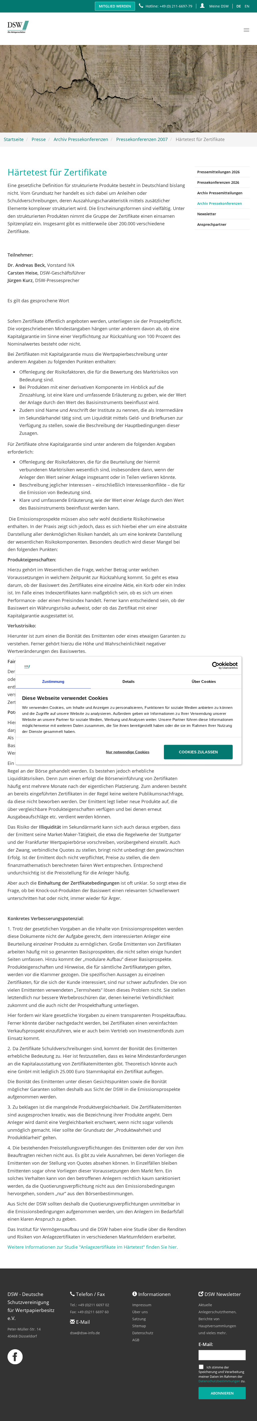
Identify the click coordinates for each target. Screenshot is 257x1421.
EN (247, 6)
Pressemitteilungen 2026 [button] (218, 172)
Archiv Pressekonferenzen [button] (219, 203)
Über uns (140, 1311)
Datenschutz (142, 1332)
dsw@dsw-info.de (85, 1332)
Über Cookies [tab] (204, 681)
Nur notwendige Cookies (127, 752)
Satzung (139, 1318)
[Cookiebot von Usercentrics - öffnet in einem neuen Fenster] (216, 665)
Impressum (141, 1304)
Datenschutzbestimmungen (219, 1381)
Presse (39, 139)
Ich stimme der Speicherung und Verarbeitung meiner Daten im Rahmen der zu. (222, 1374)
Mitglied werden (115, 6)
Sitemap (139, 1325)
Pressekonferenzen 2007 (142, 139)
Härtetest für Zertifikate (57, 172)
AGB (135, 1339)
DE (238, 6)
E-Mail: (206, 1344)
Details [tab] (128, 681)
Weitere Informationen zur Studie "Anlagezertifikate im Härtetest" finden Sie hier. (93, 1247)
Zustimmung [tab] (53, 681)
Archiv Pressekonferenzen (81, 139)
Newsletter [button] (206, 214)
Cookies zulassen (198, 752)
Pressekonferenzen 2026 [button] (218, 182)
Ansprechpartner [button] (211, 224)
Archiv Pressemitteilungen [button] (219, 193)
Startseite (14, 139)
